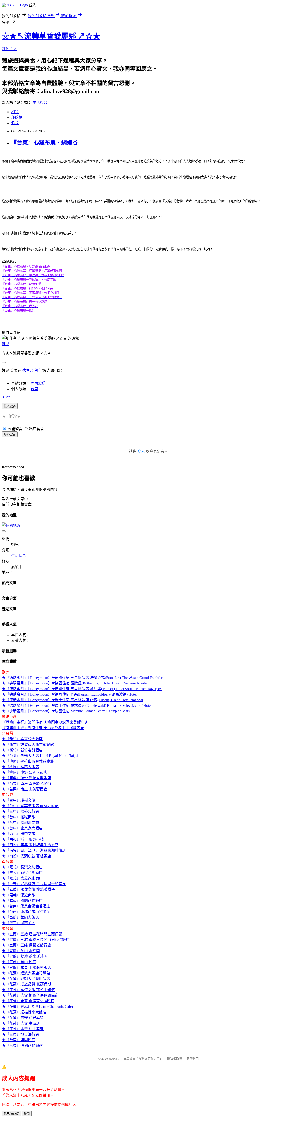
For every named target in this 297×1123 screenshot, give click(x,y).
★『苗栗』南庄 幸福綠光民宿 (26, 784)
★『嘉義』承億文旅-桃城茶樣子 (28, 889)
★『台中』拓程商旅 (18, 817)
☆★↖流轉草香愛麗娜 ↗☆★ (51, 36)
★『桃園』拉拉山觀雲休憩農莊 (28, 761)
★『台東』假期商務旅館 (22, 1046)
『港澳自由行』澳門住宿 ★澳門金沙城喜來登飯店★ (45, 722)
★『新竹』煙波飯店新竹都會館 (28, 744)
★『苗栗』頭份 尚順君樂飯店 (26, 778)
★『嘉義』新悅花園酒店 (22, 873)
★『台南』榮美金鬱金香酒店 (26, 906)
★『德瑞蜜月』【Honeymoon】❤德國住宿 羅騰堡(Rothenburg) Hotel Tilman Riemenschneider (75, 683)
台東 (34, 389)
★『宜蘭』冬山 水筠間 (21, 951)
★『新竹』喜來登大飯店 (22, 739)
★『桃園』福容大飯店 (20, 767)
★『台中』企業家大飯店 (22, 828)
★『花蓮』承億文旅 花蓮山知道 (28, 990)
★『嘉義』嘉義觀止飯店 (22, 878)
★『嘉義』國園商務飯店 (22, 901)
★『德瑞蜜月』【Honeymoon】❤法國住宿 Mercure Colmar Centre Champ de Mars (66, 711)
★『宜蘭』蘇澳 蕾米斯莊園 (24, 956)
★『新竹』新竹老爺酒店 (22, 750)
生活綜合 (39, 103)
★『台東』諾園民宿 (18, 1040)
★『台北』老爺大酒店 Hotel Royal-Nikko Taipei (40, 756)
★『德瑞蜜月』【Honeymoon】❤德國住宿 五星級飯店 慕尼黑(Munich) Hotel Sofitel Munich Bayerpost (82, 689)
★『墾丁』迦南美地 (18, 923)
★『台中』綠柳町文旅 (20, 823)
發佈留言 (10, 434)
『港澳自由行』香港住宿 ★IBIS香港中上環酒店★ (43, 728)
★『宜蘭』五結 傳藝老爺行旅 (26, 945)
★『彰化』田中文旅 (18, 834)
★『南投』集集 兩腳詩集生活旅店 (30, 845)
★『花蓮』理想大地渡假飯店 (26, 979)
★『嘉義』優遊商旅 (18, 895)
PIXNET (114, 1058)
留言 (38, 370)
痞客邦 (27, 370)
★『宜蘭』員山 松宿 (19, 962)
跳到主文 (9, 49)
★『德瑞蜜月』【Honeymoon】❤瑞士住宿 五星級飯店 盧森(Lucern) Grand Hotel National (72, 700)
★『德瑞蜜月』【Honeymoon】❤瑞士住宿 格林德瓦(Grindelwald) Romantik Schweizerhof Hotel (77, 705)
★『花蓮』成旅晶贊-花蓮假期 (26, 984)
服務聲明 (193, 1058)
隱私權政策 (174, 1058)
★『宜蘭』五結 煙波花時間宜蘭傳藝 (32, 934)
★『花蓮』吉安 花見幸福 (23, 1018)
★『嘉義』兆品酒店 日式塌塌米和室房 (34, 884)
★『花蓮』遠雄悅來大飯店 (24, 1012)
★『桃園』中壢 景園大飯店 (24, 772)
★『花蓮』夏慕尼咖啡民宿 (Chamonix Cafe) (37, 1006)
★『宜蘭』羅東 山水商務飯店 (26, 967)
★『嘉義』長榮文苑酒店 (22, 867)
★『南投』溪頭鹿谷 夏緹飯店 (26, 856)
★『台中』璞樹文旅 (18, 800)
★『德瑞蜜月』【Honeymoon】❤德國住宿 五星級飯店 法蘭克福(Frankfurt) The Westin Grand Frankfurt (82, 678)
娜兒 (5, 344)
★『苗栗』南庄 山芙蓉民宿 (24, 789)
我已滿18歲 (11, 1114)
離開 (27, 1114)
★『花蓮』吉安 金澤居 (21, 1023)
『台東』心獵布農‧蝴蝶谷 (44, 143)
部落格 (16, 117)
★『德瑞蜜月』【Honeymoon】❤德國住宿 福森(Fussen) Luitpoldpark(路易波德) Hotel (69, 694)
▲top (6, 397)
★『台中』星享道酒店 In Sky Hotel (30, 806)
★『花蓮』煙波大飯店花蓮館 (26, 973)
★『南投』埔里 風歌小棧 (23, 839)
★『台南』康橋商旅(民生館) (25, 912)
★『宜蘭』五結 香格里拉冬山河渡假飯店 (36, 940)
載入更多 (10, 406)
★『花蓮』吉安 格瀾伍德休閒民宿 (30, 995)
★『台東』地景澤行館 (20, 1034)
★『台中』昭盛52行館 (20, 811)
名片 (15, 123)
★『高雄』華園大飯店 (20, 917)
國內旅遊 (38, 383)
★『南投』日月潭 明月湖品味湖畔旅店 (34, 850)
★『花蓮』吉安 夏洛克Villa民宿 (28, 1001)
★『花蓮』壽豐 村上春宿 (23, 1029)
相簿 (15, 112)
